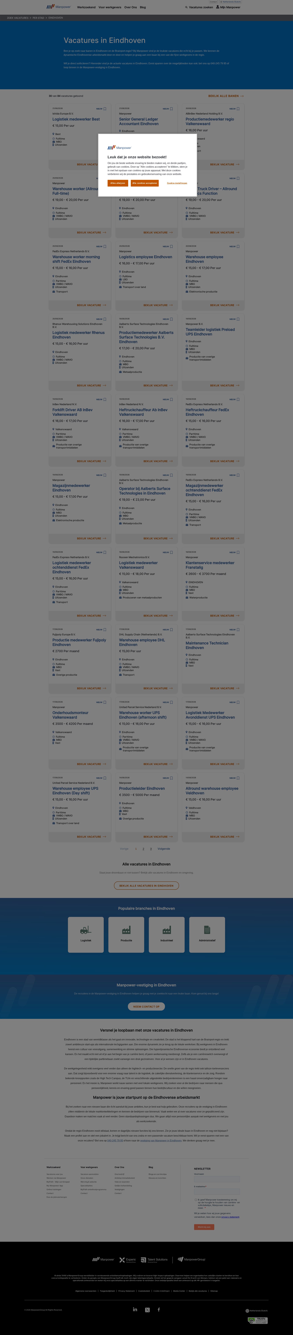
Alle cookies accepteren (144, 183)
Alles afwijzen (117, 183)
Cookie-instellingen (177, 183)
